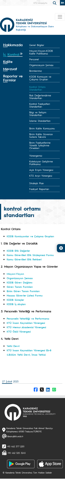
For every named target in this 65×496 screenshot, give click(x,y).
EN (62, 2)
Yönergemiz (35, 155)
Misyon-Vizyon (15, 273)
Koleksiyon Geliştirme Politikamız (41, 163)
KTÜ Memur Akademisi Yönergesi (26, 327)
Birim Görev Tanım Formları (23, 291)
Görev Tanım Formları (20, 286)
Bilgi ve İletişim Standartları (37, 114)
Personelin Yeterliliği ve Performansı (28, 318)
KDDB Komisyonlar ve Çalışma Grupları (30, 236)
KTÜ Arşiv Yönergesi (40, 175)
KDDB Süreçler (15, 299)
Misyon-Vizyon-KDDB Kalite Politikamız (41, 52)
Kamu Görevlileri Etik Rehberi (24, 259)
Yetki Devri (13, 346)
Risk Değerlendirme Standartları (40, 97)
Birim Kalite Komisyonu (42, 128)
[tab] (12, 46)
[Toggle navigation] (60, 16)
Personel (34, 59)
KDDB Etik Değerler (18, 250)
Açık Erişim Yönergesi (41, 169)
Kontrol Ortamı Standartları (37, 88)
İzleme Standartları (40, 120)
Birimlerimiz (35, 70)
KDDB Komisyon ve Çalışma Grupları (40, 78)
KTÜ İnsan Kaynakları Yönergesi (26, 322)
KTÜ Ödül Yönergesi (19, 331)
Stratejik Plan (36, 183)
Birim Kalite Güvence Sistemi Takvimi (41, 135)
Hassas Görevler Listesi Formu (25, 295)
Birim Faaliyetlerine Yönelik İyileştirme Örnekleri (40, 145)
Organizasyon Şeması (41, 65)
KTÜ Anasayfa (40, 2)
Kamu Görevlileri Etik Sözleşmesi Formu (30, 255)
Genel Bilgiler (36, 45)
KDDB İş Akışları (16, 304)
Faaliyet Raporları (39, 189)
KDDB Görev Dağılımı (19, 282)
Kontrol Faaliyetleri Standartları (39, 105)
